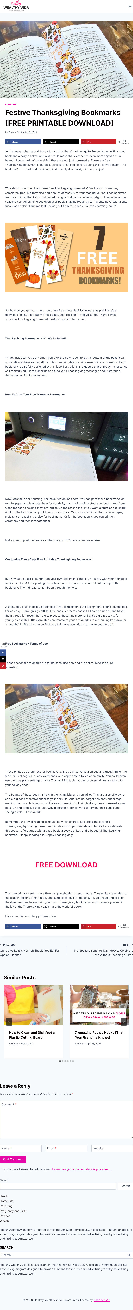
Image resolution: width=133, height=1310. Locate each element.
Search (4, 1180)
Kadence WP (102, 1300)
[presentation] (33, 1005)
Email (51, 1148)
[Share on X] (3, 659)
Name (6, 1148)
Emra (11, 132)
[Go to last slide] (9, 1022)
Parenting (6, 1206)
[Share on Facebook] (3, 653)
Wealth (4, 1221)
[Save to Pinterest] (3, 666)
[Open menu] (130, 6)
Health (4, 1196)
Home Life (10, 104)
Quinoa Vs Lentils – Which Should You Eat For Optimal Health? (29, 950)
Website (98, 1148)
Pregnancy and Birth (13, 1211)
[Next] (124, 1022)
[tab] (60, 1061)
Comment (8, 1104)
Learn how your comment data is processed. (81, 1169)
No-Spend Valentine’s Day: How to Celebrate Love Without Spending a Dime (103, 950)
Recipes (5, 1216)
